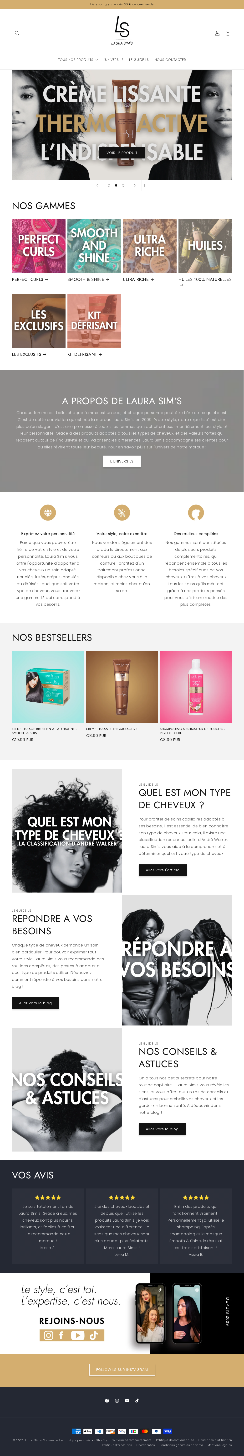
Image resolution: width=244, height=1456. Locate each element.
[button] (17, 33)
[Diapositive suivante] (135, 185)
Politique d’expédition (117, 1445)
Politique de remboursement (132, 1440)
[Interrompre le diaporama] (147, 185)
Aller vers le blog (35, 1002)
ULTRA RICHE (136, 279)
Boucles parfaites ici (122, 152)
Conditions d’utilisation (215, 1440)
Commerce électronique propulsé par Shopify (75, 1440)
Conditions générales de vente (181, 1445)
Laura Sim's (33, 1440)
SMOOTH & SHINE (85, 279)
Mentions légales (220, 1445)
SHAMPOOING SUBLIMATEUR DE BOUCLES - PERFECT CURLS (192, 731)
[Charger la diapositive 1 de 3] (108, 185)
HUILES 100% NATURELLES (205, 280)
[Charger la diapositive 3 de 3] (123, 185)
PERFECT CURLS (27, 279)
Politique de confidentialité (175, 1440)
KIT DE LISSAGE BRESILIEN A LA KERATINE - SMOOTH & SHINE (44, 731)
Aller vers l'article (163, 870)
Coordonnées (146, 1445)
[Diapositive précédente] (97, 185)
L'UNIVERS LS (122, 461)
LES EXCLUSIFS (26, 354)
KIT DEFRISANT (82, 354)
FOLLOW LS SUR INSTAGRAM (122, 1369)
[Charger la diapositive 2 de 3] (116, 185)
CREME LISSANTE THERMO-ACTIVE (112, 729)
